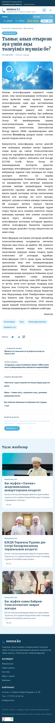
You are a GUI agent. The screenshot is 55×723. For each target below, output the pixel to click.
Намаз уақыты (8, 668)
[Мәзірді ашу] (44, 10)
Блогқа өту (10, 428)
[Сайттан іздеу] (50, 10)
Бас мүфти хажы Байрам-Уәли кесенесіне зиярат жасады (23, 605)
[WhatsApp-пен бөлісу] (12, 336)
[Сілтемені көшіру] (23, 336)
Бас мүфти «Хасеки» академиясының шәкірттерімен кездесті (22, 487)
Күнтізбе (6, 672)
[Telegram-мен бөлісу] (18, 336)
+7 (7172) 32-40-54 (15, 696)
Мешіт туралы (8, 676)
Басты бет (6, 28)
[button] (27, 75)
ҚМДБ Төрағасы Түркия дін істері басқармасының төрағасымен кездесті (24, 546)
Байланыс (6, 680)
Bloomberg (19, 134)
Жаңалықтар (17, 28)
